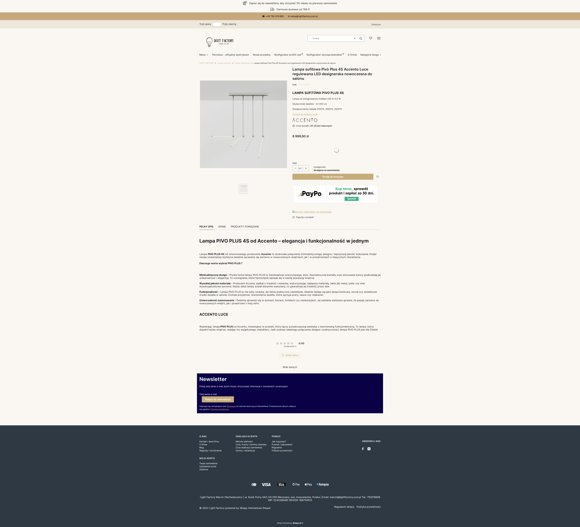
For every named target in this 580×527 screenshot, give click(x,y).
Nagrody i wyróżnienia (210, 450)
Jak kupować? (279, 441)
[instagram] (369, 448)
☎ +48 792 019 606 (273, 16)
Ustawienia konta (207, 466)
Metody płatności (244, 441)
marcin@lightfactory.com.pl (345, 497)
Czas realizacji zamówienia (249, 447)
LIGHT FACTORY (206, 63)
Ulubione (203, 469)
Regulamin (231, 406)
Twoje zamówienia (208, 463)
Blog (201, 447)
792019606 (373, 497)
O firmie (203, 444)
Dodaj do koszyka (333, 176)
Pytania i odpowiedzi (282, 444)
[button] (361, 38)
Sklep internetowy (289, 523)
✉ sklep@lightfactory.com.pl (303, 16)
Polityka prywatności (282, 450)
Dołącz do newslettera (218, 399)
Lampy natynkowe (242, 63)
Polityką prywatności (220, 409)
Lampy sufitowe (224, 63)
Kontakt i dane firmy (209, 441)
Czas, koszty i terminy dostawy (251, 444)
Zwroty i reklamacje (245, 450)
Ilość (294, 163)
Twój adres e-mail (208, 394)
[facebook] (363, 448)
